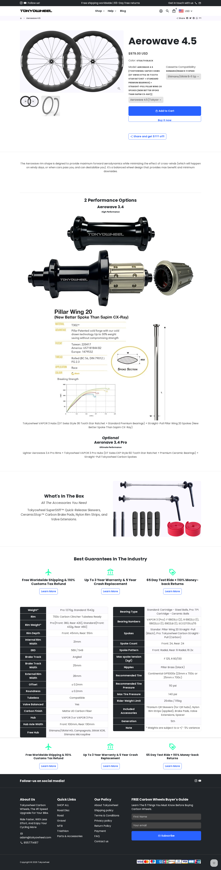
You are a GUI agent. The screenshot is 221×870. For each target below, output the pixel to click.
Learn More (48, 591)
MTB (60, 826)
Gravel (61, 821)
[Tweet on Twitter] (190, 18)
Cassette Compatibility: (181, 68)
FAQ (97, 836)
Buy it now (164, 120)
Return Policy (102, 826)
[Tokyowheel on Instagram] (21, 3)
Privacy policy (103, 821)
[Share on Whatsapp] (197, 18)
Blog (123, 11)
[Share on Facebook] (187, 18)
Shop (100, 11)
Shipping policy (103, 810)
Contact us (101, 841)
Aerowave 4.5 (33, 18)
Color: (140, 60)
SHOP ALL (63, 805)
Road (60, 815)
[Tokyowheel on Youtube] (25, 3)
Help (112, 11)
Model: (145, 80)
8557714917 (29, 842)
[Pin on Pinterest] (194, 18)
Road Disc (63, 810)
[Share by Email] (200, 18)
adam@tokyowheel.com (35, 835)
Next (119, 62)
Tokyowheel (43, 862)
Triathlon (63, 831)
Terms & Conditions (106, 815)
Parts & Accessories (70, 836)
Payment (100, 831)
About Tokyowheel (106, 805)
